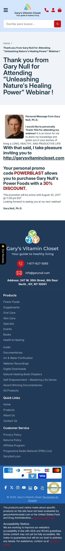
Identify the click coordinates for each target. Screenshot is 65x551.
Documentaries (12, 352)
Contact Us (10, 420)
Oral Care (9, 312)
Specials (8, 323)
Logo (27, 10)
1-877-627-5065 (37, 263)
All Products (11, 390)
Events (7, 329)
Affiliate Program (14, 445)
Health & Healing (13, 340)
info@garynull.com (37, 273)
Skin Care (9, 318)
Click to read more (44, 517)
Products (9, 410)
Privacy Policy (12, 434)
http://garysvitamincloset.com (33, 157)
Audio (7, 347)
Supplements (11, 307)
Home (6, 43)
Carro (60, 10)
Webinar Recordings (16, 363)
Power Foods (11, 301)
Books (7, 334)
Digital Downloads (14, 369)
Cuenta (53, 10)
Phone (47, 10)
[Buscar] (57, 23)
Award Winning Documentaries (22, 385)
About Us (9, 415)
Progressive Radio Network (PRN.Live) (27, 451)
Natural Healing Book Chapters (22, 374)
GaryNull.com (11, 456)
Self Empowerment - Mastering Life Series (30, 379)
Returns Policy (12, 440)
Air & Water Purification (18, 358)
